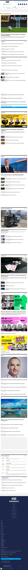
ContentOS (14, 7)
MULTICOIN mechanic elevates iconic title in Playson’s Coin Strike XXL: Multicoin (11, 485)
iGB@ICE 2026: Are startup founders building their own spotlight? (13, 236)
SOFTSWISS (7, 469)
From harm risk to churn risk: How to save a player (8, 333)
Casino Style (2, 546)
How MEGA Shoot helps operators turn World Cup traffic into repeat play (14, 282)
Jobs (20, 8)
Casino (2, 45)
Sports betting (2, 69)
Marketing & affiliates (3, 191)
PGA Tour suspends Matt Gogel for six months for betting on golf (10, 431)
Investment (2, 386)
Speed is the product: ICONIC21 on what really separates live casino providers (11, 65)
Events (1, 524)
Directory (19, 7)
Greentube (7, 466)
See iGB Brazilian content (7, 4)
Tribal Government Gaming (4, 547)
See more (25, 41)
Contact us (2, 531)
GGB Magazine (2, 545)
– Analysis (9, 182)
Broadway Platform (8, 463)
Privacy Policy (3, 568)
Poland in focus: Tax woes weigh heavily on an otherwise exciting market (14, 143)
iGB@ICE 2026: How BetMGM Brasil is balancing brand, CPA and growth (14, 239)
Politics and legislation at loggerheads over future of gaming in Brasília (11, 98)
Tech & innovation (7, 235)
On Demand (23, 7)
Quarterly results (3, 382)
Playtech (7, 457)
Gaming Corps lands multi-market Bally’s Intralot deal (8, 490)
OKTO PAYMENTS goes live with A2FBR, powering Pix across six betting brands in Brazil (12, 51)
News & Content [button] (8, 7)
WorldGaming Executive (10, 8)
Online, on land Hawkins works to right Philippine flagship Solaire (9, 46)
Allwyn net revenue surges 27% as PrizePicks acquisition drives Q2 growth (11, 60)
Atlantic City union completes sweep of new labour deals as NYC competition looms (12, 43)
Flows (7, 472)
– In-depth (9, 179)
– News (4, 44)
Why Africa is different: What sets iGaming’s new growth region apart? (13, 311)
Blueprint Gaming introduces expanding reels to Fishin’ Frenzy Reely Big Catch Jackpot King (13, 482)
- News (4, 551)
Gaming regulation (3, 97)
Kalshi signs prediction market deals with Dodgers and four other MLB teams (12, 94)
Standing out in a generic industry (9, 285)
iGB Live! (2, 538)
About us (2, 530)
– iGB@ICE (9, 237)
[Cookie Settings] (1, 569)
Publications (16, 8)
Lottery (14, 509)
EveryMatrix (7, 460)
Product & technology (3, 33)
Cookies (6, 568)
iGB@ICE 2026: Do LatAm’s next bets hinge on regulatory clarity (13, 242)
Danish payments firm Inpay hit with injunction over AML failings (10, 390)
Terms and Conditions (11, 568)
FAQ (1, 532)
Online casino (2, 48)
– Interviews (5, 176)
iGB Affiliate (2, 539)
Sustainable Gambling (3, 228)
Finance (2, 59)
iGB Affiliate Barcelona (3, 540)
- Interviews (5, 553)
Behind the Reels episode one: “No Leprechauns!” (7, 554)
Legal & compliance (7, 241)
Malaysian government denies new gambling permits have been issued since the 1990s (12, 54)
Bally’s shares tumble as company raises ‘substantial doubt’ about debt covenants (13, 394)
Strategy (6, 76)
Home (3, 7)
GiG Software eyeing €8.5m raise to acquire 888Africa (12, 77)
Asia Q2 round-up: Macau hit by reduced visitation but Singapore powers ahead (12, 383)
